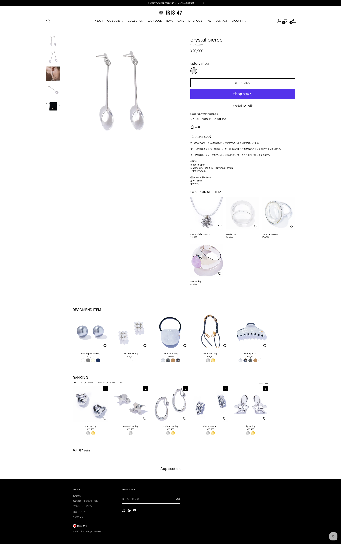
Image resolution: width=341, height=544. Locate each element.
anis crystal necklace (200, 233)
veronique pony (170, 353)
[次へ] (203, 3)
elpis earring (90, 426)
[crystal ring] (242, 213)
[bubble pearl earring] (90, 331)
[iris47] (170, 12)
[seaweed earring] (130, 404)
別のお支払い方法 (243, 105)
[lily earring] (250, 404)
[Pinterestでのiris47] (129, 511)
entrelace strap (210, 353)
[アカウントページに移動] (278, 20)
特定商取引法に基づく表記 (85, 500)
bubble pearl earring (90, 353)
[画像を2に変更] (53, 57)
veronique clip (250, 353)
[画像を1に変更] (53, 41)
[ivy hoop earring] (170, 404)
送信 (178, 499)
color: (200, 63)
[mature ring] (206, 260)
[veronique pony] (170, 331)
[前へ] (138, 3)
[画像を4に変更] (53, 90)
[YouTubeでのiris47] (135, 511)
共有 (197, 127)
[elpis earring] (90, 404)
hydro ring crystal (270, 233)
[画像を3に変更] (53, 74)
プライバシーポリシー (83, 506)
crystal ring (231, 233)
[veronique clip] (250, 331)
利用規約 (77, 495)
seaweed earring (130, 426)
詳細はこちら (213, 113)
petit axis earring (130, 353)
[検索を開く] (48, 20)
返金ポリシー (79, 511)
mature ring (195, 281)
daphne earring (210, 426)
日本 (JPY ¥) (82, 525)
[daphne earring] (210, 404)
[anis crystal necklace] (206, 213)
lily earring (250, 426)
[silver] (193, 70)
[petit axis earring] (130, 331)
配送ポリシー (79, 516)
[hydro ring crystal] (278, 213)
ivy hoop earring (170, 426)
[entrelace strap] (210, 331)
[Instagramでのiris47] (124, 511)
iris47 (82, 531)
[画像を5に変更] (53, 106)
